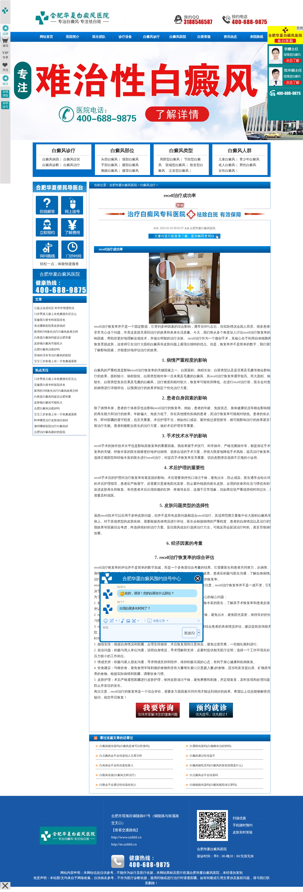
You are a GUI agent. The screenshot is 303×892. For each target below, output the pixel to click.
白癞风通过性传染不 (202, 755)
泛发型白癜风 (179, 170)
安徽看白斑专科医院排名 (49, 320)
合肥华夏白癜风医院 (123, 185)
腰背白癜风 (130, 170)
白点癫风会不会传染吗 (204, 775)
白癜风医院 (177, 37)
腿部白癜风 (130, 165)
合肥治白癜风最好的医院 (49, 432)
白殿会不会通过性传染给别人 (117, 784)
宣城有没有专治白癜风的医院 (52, 355)
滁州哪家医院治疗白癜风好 (51, 426)
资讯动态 (230, 37)
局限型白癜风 (170, 159)
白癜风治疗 (71, 165)
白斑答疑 (204, 37)
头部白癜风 (109, 159)
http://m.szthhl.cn (124, 844)
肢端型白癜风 (175, 165)
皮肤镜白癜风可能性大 (48, 343)
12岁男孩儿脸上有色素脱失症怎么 (55, 314)
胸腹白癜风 (109, 170)
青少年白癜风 (249, 159)
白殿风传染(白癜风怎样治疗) (117, 775)
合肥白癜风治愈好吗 (47, 349)
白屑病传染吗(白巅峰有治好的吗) (210, 746)
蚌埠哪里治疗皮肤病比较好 (51, 420)
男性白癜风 (248, 165)
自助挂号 (5, 104)
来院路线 (256, 37)
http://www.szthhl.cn (126, 837)
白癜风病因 (50, 159)
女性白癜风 (226, 170)
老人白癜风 (226, 165)
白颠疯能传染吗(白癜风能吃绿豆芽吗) (213, 784)
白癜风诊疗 (151, 37)
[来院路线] (47, 249)
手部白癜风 (109, 165)
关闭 (299, 28)
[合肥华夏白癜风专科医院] (152, 18)
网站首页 (46, 37)
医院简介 (72, 37)
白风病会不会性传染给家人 (116, 765)
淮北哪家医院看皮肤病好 (49, 325)
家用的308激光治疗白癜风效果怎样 (56, 331)
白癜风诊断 (50, 165)
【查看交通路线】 (125, 830)
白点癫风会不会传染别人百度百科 (120, 755)
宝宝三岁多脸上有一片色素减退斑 (55, 361)
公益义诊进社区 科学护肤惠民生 (54, 308)
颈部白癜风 (130, 159)
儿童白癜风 (226, 159)
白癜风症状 (71, 159)
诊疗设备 (125, 37)
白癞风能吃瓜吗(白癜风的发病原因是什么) (216, 765)
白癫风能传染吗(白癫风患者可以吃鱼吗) (124, 746)
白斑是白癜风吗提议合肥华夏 (52, 337)
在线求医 (5, 93)
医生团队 (99, 37)
